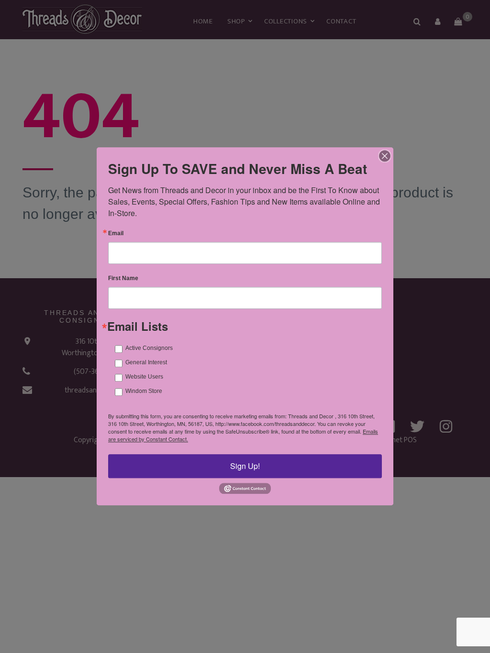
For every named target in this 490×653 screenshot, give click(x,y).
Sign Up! (245, 465)
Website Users (144, 376)
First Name (123, 278)
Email (115, 233)
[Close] (384, 156)
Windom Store (143, 391)
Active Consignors (149, 348)
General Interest (146, 362)
